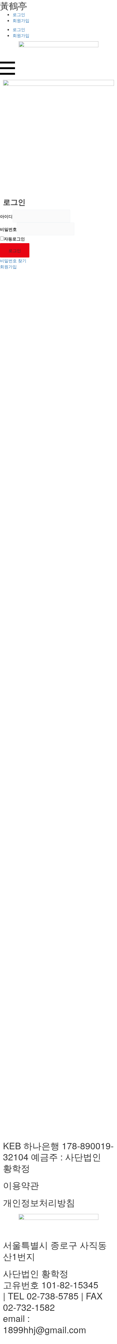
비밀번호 (8, 229)
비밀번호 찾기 (13, 260)
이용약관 (21, 1185)
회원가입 (21, 20)
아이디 (6, 216)
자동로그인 (14, 239)
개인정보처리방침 (39, 1202)
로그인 (19, 14)
